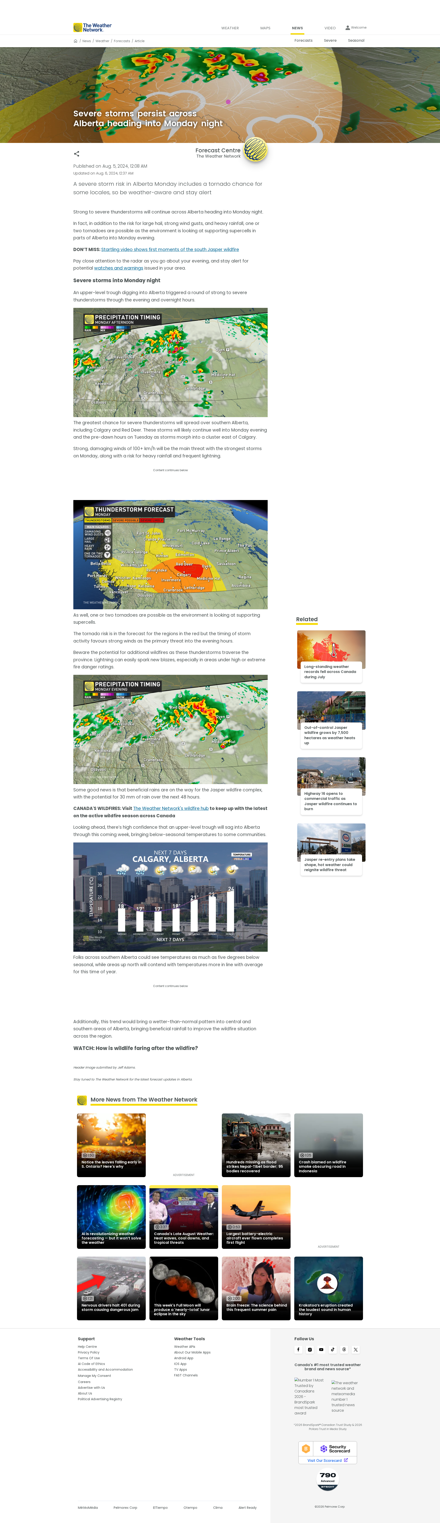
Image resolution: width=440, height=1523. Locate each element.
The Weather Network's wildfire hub (171, 808)
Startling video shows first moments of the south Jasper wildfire (170, 249)
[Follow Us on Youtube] (321, 1350)
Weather (102, 41)
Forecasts (122, 41)
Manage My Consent (94, 1376)
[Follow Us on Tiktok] (332, 1350)
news (86, 41)
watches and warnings (118, 268)
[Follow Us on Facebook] (298, 1350)
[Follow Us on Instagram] (310, 1350)
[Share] (76, 153)
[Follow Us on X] (355, 1350)
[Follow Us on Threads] (344, 1350)
